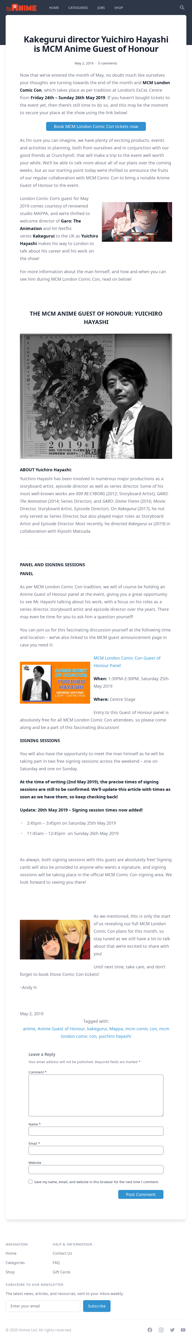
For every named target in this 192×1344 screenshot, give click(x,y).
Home (11, 1253)
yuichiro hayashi (115, 1036)
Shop (10, 1272)
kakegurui (97, 1028)
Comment (38, 1072)
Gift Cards (61, 1272)
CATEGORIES (78, 7)
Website (35, 1162)
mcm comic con (141, 1028)
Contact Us (62, 1253)
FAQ (56, 1262)
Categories (15, 1262)
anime (29, 1028)
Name (35, 1124)
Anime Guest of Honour (61, 1028)
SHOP (118, 7)
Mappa (116, 1028)
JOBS (101, 7)
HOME (54, 7)
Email (34, 1143)
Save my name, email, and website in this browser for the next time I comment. (96, 1182)
